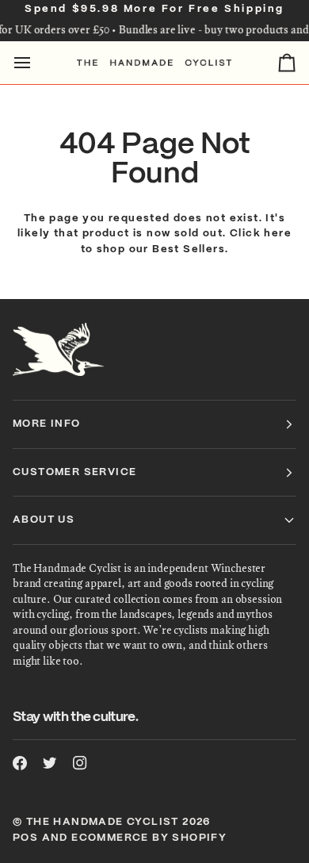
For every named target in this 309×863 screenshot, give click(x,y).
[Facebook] (20, 763)
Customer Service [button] (74, 472)
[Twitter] (50, 763)
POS (25, 838)
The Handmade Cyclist (102, 822)
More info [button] (47, 424)
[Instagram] (80, 763)
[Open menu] (36, 63)
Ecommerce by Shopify (149, 838)
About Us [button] (43, 520)
